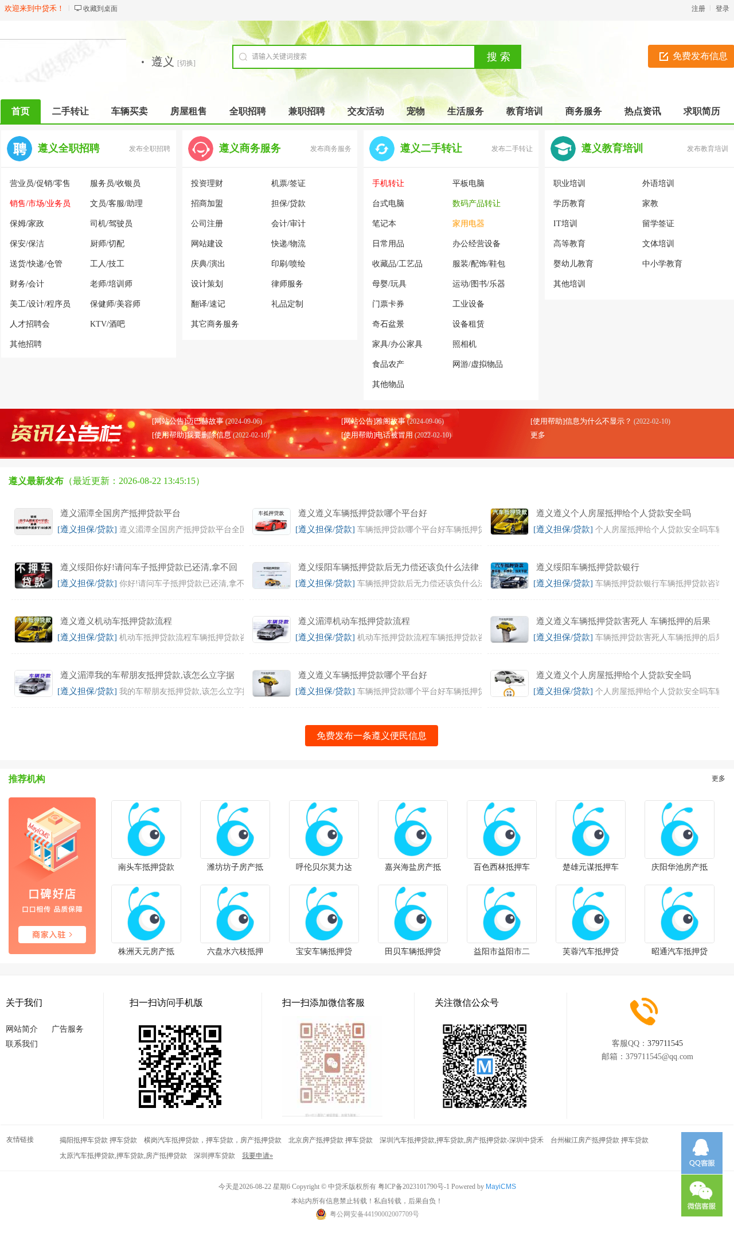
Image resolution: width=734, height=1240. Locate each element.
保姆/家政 (27, 223)
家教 (650, 203)
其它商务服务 (215, 324)
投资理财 (207, 183)
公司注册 (207, 223)
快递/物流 (288, 243)
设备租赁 (468, 324)
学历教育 (569, 203)
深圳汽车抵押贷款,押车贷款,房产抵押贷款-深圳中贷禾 (462, 1140)
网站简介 (22, 1029)
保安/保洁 (27, 243)
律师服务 (287, 284)
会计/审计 (288, 223)
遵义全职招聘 (69, 148)
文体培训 (658, 243)
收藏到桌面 (100, 9)
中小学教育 (662, 263)
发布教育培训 (707, 149)
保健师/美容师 (115, 304)
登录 (722, 9)
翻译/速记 (208, 304)
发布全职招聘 (149, 149)
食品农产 (388, 364)
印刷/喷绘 (288, 263)
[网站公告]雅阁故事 (373, 421)
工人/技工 (107, 263)
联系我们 (22, 1044)
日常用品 (388, 243)
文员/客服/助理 (116, 203)
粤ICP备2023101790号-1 (414, 1187)
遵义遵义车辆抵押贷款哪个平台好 (362, 513)
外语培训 (658, 183)
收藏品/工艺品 (397, 263)
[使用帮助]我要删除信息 (191, 435)
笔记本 (384, 223)
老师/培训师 (111, 284)
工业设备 (468, 304)
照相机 (464, 344)
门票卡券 (388, 304)
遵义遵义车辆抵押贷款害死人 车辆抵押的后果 (623, 621)
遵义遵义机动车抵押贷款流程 (116, 621)
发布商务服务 (331, 149)
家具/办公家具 (397, 344)
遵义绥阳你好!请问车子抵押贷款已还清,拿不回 (148, 567)
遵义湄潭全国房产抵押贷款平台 (120, 513)
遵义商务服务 (250, 148)
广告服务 (68, 1029)
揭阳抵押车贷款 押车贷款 (98, 1140)
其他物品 (388, 384)
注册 (698, 9)
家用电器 (468, 223)
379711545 (665, 1043)
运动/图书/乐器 (478, 284)
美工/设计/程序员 (40, 304)
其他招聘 (26, 344)
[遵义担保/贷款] (87, 529)
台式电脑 (388, 203)
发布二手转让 (512, 149)
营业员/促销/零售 (40, 183)
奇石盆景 (388, 324)
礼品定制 (287, 304)
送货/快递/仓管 (36, 263)
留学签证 (658, 223)
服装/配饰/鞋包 (478, 263)
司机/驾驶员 (111, 223)
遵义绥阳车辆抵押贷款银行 (587, 567)
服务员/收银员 (115, 183)
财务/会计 (27, 284)
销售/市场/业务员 (40, 203)
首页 (20, 111)
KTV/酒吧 (107, 324)
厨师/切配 (107, 243)
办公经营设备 (476, 243)
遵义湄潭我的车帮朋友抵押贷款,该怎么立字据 (147, 675)
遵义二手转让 (431, 148)
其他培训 (569, 284)
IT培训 (565, 223)
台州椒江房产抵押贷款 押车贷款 (599, 1140)
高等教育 (569, 243)
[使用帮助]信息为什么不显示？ (581, 421)
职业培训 (569, 183)
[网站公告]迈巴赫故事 (188, 421)
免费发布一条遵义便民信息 (372, 736)
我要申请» (257, 1156)
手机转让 (388, 183)
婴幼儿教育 (573, 263)
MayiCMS (501, 1187)
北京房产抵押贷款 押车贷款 (330, 1140)
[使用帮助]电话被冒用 (377, 435)
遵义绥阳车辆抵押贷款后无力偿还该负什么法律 (388, 567)
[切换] (186, 63)
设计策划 (207, 284)
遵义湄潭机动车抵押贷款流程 (354, 621)
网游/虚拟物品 (477, 364)
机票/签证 (288, 183)
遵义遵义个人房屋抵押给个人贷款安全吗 (613, 513)
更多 (537, 435)
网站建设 (207, 243)
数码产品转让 (476, 203)
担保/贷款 (288, 203)
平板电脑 (468, 183)
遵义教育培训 (612, 148)
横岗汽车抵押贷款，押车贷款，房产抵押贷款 (213, 1140)
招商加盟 (207, 203)
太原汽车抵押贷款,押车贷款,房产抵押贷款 (123, 1156)
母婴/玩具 (389, 284)
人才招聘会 (30, 324)
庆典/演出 (208, 263)
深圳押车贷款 (214, 1156)
